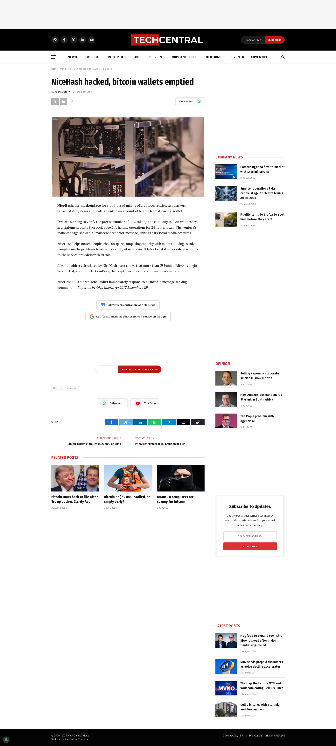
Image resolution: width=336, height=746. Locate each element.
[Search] (283, 57)
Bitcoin (57, 388)
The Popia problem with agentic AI (257, 418)
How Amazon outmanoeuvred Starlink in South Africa (261, 397)
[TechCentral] (168, 40)
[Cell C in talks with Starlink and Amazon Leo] (226, 709)
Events (237, 57)
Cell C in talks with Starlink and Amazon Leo (259, 707)
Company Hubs (184, 57)
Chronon (83, 739)
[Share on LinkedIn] (63, 101)
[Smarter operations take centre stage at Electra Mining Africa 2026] (226, 193)
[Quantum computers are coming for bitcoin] (181, 478)
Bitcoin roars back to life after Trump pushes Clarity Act (74, 499)
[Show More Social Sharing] (72, 101)
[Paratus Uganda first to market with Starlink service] (226, 171)
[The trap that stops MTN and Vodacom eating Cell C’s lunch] (226, 688)
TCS (136, 57)
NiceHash (72, 388)
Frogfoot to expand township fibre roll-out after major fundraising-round (261, 640)
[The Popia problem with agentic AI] (226, 421)
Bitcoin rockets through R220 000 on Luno (94, 444)
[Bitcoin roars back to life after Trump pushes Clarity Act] (75, 478)
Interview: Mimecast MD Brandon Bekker (160, 444)
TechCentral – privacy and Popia (267, 735)
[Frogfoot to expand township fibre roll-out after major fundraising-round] (226, 640)
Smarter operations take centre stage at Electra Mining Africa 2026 (262, 193)
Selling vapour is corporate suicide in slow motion (259, 375)
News (72, 57)
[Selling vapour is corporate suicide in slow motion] (226, 378)
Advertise (259, 57)
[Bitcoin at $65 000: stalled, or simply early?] (128, 478)
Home (54, 68)
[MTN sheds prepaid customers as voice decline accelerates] (226, 666)
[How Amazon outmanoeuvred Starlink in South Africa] (226, 399)
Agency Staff (62, 91)
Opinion (155, 57)
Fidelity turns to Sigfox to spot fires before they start (262, 217)
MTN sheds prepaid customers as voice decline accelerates (261, 664)
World (92, 57)
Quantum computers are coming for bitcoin (175, 499)
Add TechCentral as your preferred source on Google (131, 316)
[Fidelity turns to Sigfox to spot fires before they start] (226, 219)
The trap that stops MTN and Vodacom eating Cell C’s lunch (261, 685)
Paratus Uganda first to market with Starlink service (262, 169)
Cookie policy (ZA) (233, 735)
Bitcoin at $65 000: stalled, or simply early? (127, 499)
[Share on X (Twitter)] (55, 101)
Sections (213, 57)
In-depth (115, 57)
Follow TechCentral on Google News (131, 305)
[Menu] (53, 57)
